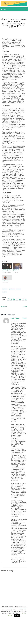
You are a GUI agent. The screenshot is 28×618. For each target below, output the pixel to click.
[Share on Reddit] (20, 299)
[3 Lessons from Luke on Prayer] (7, 266)
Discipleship (16, 24)
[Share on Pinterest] (17, 299)
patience (5, 289)
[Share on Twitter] (11, 299)
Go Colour (5, 281)
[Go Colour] (7, 277)
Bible (3, 24)
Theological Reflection (16, 25)
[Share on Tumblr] (23, 299)
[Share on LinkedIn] (14, 299)
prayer (4, 292)
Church (8, 24)
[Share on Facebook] (8, 299)
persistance (11, 289)
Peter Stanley (15, 318)
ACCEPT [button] (17, 615)
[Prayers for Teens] (17, 266)
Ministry (5, 25)
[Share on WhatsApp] (26, 299)
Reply (25, 318)
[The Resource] (14, 3)
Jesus (23, 24)
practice (18, 289)
